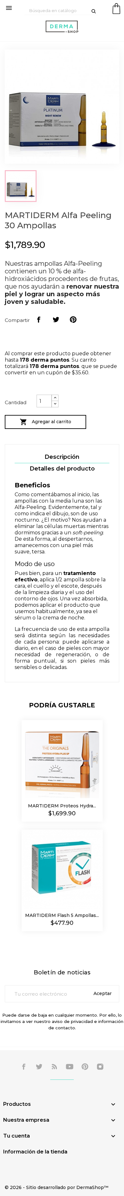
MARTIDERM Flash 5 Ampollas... (62, 915)
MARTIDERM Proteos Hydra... (62, 806)
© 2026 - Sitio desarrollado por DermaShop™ (56, 1187)
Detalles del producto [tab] (62, 468)
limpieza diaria (46, 592)
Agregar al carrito (45, 422)
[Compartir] (38, 319)
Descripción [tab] (62, 456)
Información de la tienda (35, 1152)
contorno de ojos (36, 599)
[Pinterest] (73, 319)
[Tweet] (56, 319)
